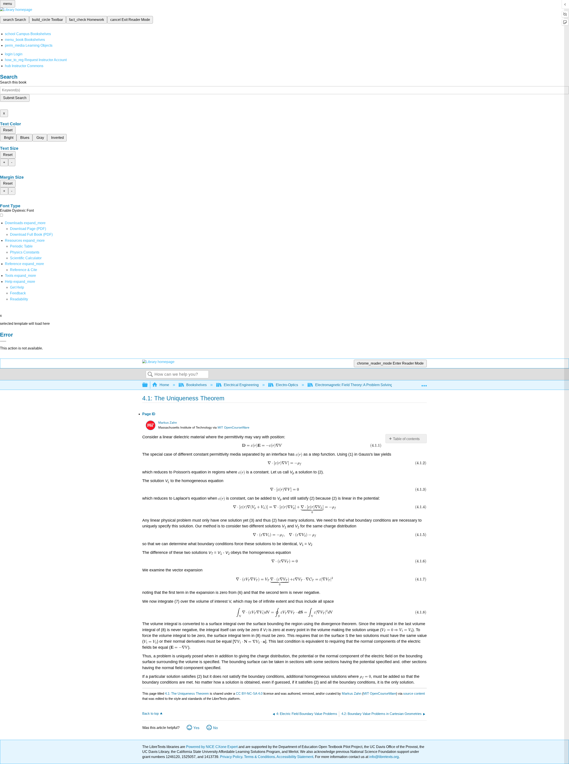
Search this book (13, 82)
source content (414, 693)
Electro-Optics (287, 385)
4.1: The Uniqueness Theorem (187, 693)
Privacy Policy (231, 757)
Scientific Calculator (26, 258)
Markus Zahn (167, 422)
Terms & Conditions (259, 757)
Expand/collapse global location (424, 383)
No (215, 728)
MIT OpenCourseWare (233, 427)
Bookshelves (196, 385)
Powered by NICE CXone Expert (212, 747)
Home (164, 385)
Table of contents (406, 439)
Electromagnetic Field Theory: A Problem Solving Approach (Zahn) (367, 385)
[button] (18, 293)
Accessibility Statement (294, 757)
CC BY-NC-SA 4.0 (249, 693)
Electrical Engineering (241, 385)
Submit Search (14, 98)
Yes (196, 728)
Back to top (150, 713)
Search (150, 374)
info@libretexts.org (383, 757)
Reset (7, 130)
